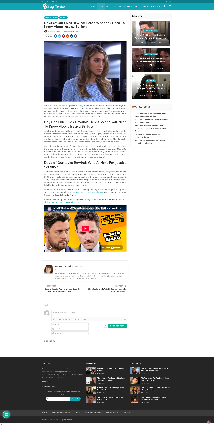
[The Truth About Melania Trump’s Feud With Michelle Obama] (151, 86)
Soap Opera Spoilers (61, 413)
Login (46, 305)
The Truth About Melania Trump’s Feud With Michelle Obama (151, 88)
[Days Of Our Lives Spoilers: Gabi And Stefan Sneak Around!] (151, 33)
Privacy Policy (112, 413)
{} (81, 319)
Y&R (119, 6)
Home (93, 6)
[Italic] (56, 319)
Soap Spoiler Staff (93, 413)
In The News (156, 6)
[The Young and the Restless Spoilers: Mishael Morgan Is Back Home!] (135, 370)
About (77, 413)
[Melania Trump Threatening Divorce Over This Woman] (91, 390)
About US (45, 1)
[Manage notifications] (209, 422)
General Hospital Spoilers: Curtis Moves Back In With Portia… (151, 61)
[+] (84, 319)
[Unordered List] (69, 319)
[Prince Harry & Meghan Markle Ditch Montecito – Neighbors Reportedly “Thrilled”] (91, 370)
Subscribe (75, 399)
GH (107, 6)
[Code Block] (75, 319)
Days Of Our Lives (51, 17)
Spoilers (63, 17)
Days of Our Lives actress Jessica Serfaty (63, 105)
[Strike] (63, 319)
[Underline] (60, 319)
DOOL (101, 6)
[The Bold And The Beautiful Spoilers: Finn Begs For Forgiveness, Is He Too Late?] (91, 399)
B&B (113, 6)
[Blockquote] (72, 319)
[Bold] (53, 319)
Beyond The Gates (131, 6)
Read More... (46, 381)
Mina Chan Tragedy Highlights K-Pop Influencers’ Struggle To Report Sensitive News (150, 128)
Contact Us (53, 1)
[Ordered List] (66, 319)
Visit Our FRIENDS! (142, 107)
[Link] (78, 319)
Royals (145, 6)
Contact (127, 413)
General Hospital (151, 54)
